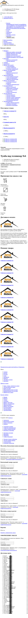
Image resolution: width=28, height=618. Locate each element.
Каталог (5, 373)
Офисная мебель (8, 75)
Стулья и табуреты (11, 67)
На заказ (8, 29)
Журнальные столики (12, 88)
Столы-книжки (10, 66)
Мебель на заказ (4, 383)
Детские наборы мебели (12, 98)
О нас (7, 30)
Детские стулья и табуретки (13, 97)
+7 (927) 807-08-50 (7, 17)
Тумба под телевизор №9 (7, 359)
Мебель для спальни (15, 27)
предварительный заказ (15, 164)
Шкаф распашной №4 (9, 133)
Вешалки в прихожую (12, 72)
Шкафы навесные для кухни (13, 53)
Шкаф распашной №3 (9, 128)
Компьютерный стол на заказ (10, 391)
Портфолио (9, 32)
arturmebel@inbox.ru (8, 18)
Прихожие (9, 71)
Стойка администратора (12, 102)
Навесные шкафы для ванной (13, 52)
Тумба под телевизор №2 (7, 273)
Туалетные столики (11, 82)
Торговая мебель (21, 28)
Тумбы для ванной (8, 436)
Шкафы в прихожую (12, 54)
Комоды (12, 24)
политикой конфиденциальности (14, 459)
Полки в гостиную (11, 92)
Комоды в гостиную (11, 59)
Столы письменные (11, 78)
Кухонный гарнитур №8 (9, 122)
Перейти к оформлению (8, 532)
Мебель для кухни (8, 65)
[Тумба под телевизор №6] (10, 139)
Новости (8, 33)
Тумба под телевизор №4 (7, 297)
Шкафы (8, 24)
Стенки (16, 24)
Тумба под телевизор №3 (7, 285)
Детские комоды (10, 61)
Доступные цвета (5, 164)
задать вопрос (4, 166)
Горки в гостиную (11, 87)
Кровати (8, 83)
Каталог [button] (8, 23)
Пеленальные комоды (12, 100)
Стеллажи (20, 24)
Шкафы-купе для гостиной (13, 56)
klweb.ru (10, 417)
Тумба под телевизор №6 (7, 322)
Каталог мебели (4, 394)
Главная (5, 372)
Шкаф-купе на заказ (8, 392)
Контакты (8, 36)
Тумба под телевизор (11, 89)
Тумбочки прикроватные (12, 84)
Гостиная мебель (8, 85)
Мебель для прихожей (16, 25)
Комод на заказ (7, 388)
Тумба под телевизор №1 (7, 260)
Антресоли (9, 91)
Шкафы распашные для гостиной (14, 57)
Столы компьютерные (12, 76)
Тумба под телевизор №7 (7, 334)
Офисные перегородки (12, 79)
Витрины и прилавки (11, 105)
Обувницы (9, 74)
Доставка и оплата (10, 34)
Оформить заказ (10, 37)
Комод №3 (6, 116)
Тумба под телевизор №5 (9, 111)
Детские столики (10, 96)
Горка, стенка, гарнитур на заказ (11, 385)
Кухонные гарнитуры (12, 69)
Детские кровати (10, 94)
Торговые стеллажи (11, 104)
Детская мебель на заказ (9, 387)
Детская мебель (13, 28)
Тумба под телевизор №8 (7, 346)
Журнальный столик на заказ (10, 389)
